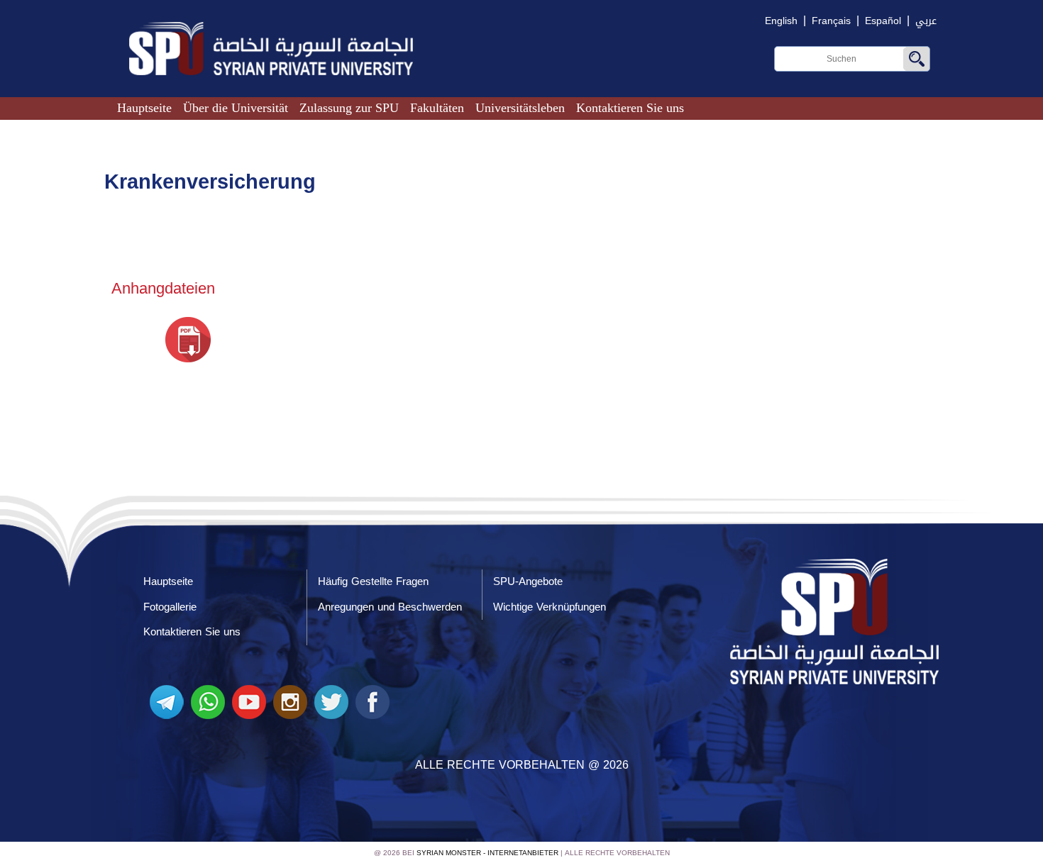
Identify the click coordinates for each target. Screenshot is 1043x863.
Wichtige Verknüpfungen (549, 607)
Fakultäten (437, 108)
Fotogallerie (170, 607)
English (781, 20)
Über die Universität (235, 108)
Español (883, 20)
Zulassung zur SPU (349, 108)
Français (831, 20)
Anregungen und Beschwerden (390, 607)
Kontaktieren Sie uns (630, 108)
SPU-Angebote (528, 581)
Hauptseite (144, 108)
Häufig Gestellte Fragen (373, 581)
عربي (926, 20)
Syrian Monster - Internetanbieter (487, 852)
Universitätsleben (520, 108)
